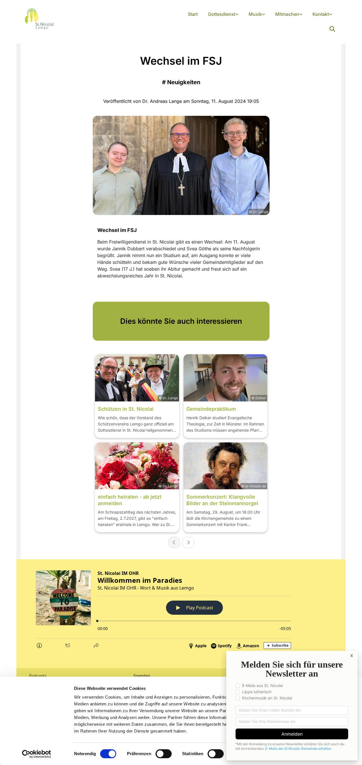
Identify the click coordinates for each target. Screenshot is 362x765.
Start (193, 14)
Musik (255, 14)
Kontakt (321, 14)
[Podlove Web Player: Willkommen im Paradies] (181, 608)
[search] (332, 29)
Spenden (141, 675)
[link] (223, 14)
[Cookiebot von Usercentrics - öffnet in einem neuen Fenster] (36, 754)
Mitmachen (287, 14)
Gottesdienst (221, 14)
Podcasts (37, 675)
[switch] (164, 753)
